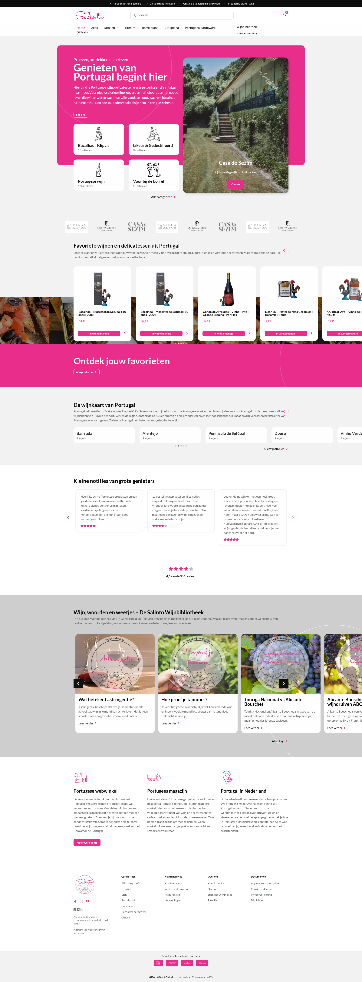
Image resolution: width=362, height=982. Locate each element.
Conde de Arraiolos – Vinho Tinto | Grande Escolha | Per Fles (101, 313)
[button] (111, 27)
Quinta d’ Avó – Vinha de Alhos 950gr (223, 313)
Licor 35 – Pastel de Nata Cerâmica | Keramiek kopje (164, 313)
